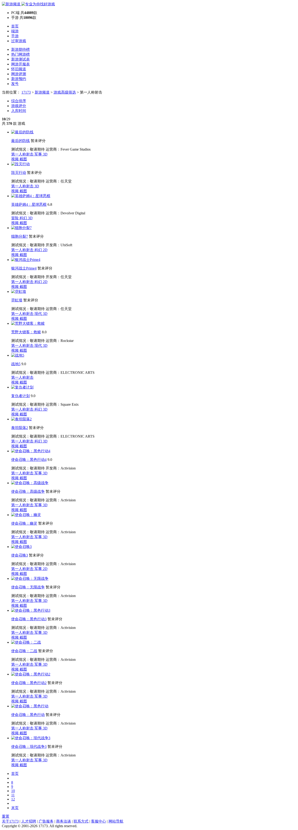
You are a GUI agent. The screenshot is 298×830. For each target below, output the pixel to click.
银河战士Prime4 (24, 268)
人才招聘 (28, 821)
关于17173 (10, 821)
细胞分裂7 (19, 236)
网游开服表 (20, 64)
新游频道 (42, 92)
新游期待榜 (20, 49)
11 (13, 795)
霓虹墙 (16, 300)
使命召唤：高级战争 (28, 491)
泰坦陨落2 (19, 428)
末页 (15, 808)
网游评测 (18, 74)
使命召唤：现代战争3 (29, 747)
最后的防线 (20, 141)
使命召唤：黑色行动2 (29, 683)
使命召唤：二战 (24, 651)
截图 (23, 159)
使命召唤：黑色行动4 (29, 460)
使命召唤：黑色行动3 (29, 619)
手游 (15, 36)
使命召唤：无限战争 (28, 587)
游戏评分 (18, 106)
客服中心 (98, 821)
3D (45, 154)
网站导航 (115, 821)
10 (13, 791)
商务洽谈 (63, 821)
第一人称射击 (22, 154)
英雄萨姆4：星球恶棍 (29, 204)
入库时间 (18, 111)
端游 (15, 31)
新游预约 (18, 79)
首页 (15, 26)
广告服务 (46, 821)
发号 (15, 84)
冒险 (15, 218)
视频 (15, 159)
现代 (38, 314)
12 (13, 799)
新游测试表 (20, 59)
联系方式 (81, 821)
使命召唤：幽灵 (24, 523)
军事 (38, 154)
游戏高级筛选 (65, 92)
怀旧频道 (18, 69)
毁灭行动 (18, 173)
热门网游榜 (20, 54)
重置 (5, 816)
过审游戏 (18, 41)
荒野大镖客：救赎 (26, 332)
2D (45, 250)
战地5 (15, 364)
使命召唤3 (19, 555)
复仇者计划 (20, 396)
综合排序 (18, 101)
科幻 (24, 218)
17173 (26, 92)
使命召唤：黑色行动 (28, 715)
